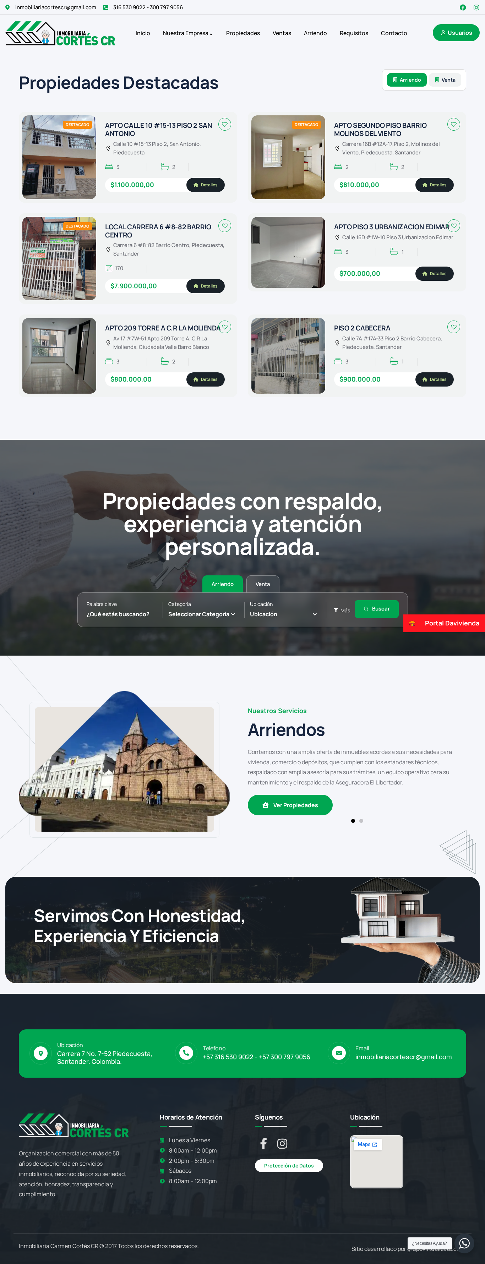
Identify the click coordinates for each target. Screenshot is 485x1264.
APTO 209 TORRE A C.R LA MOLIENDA (163, 328)
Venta (449, 79)
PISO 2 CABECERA (362, 328)
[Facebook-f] (263, 1143)
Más (345, 610)
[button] (353, 821)
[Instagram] (476, 7)
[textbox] (198, 614)
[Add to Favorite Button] (224, 124)
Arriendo (410, 79)
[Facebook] (463, 7)
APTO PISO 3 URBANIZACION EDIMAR (391, 226)
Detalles (209, 185)
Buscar (381, 608)
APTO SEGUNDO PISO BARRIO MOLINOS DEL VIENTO (380, 129)
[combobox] (204, 614)
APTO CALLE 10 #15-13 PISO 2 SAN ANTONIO (158, 129)
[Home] (60, 32)
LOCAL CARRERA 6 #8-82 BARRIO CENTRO (158, 231)
